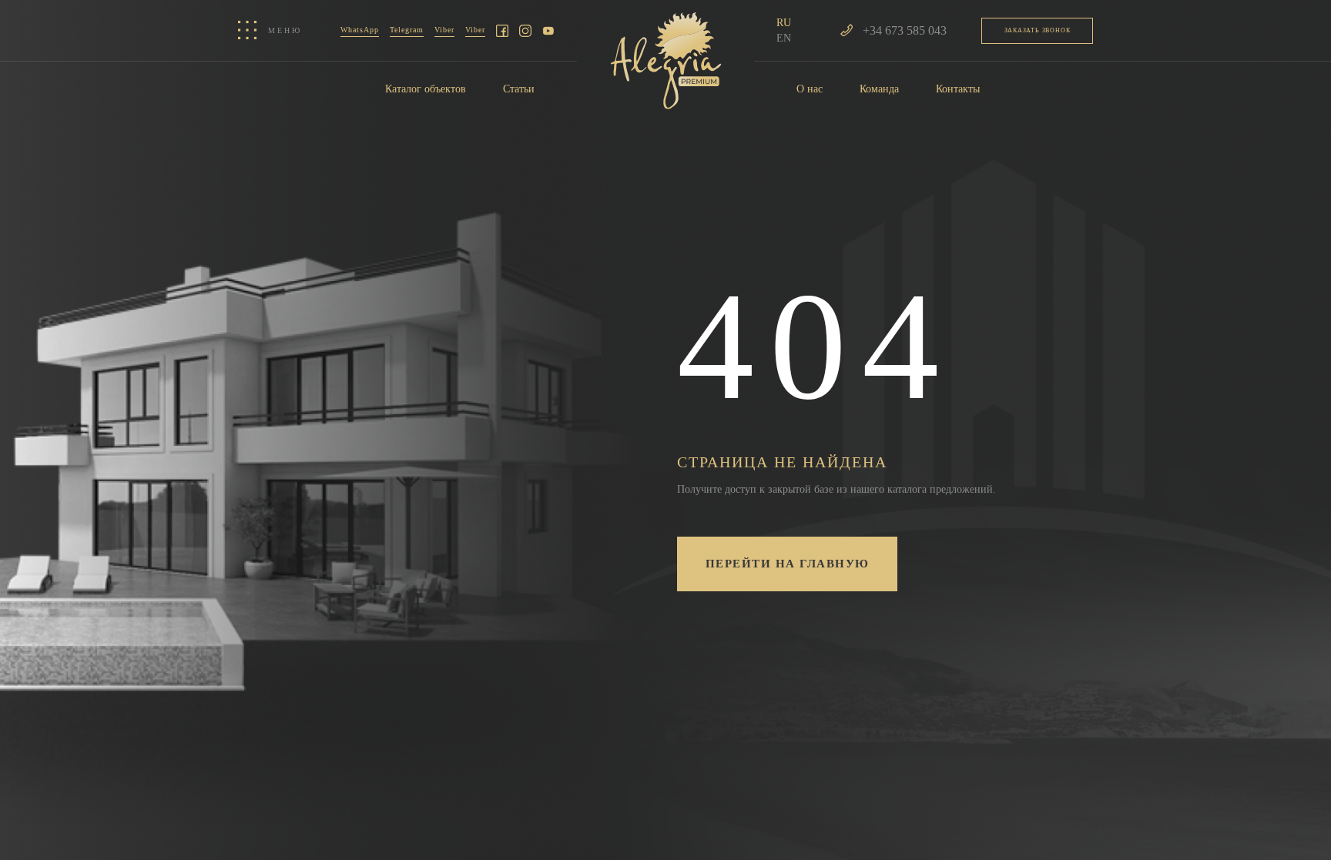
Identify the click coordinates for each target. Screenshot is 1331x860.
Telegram (407, 29)
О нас (809, 89)
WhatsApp (359, 29)
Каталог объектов (425, 89)
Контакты (958, 89)
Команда (879, 89)
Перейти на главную (788, 563)
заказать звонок (1037, 30)
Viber (444, 29)
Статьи (519, 89)
